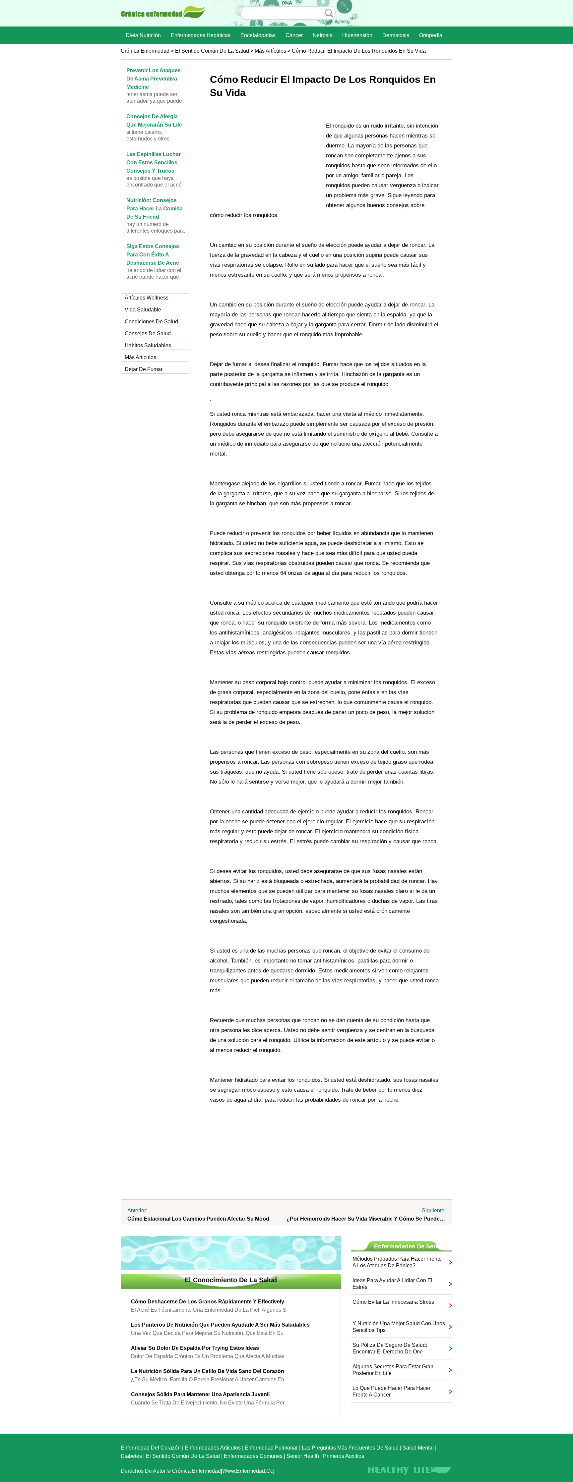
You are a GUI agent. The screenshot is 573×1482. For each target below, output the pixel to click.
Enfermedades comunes (253, 1456)
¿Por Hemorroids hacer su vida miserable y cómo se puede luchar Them (366, 1219)
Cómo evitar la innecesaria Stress (393, 1302)
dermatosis (395, 35)
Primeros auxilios (343, 1456)
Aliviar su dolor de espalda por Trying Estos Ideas (195, 1348)
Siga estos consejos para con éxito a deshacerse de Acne (152, 255)
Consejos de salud (148, 333)
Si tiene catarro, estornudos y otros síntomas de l (147, 138)
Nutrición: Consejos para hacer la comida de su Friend (154, 208)
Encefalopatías (258, 35)
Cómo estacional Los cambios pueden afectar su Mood (198, 1219)
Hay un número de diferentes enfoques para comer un (155, 230)
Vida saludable (143, 309)
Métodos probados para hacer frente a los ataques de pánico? (397, 1262)
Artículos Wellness (146, 298)
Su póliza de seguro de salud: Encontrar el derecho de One (389, 1348)
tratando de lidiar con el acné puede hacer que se (153, 276)
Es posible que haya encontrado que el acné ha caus (154, 184)
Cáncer (294, 35)
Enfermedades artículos (213, 1448)
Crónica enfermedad (145, 51)
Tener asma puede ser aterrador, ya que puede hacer (154, 100)
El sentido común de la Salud (212, 51)
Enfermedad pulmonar (271, 1448)
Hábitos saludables (148, 345)
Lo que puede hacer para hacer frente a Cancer (391, 1391)
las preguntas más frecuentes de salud (350, 1448)
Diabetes (131, 1456)
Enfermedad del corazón (151, 1448)
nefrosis (322, 35)
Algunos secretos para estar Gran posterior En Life (392, 1370)
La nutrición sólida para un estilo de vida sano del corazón (207, 1371)
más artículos (270, 51)
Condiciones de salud (151, 321)
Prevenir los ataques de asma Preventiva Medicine (153, 79)
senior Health (302, 1456)
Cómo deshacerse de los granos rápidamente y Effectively (207, 1301)
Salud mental (418, 1448)
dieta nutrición (143, 35)
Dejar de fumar (143, 369)
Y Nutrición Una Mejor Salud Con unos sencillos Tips (398, 1327)
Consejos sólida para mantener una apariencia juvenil (200, 1394)
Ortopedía (430, 35)
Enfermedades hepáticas (200, 35)
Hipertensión (357, 35)
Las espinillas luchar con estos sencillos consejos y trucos (153, 162)
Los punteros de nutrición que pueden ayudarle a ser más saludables (220, 1325)
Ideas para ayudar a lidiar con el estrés (392, 1284)
